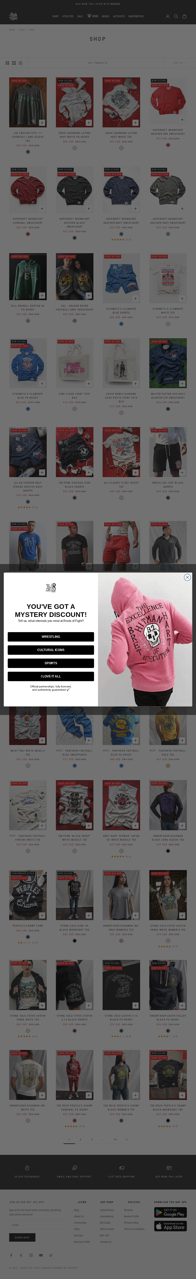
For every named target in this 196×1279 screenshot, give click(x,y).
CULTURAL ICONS (51, 650)
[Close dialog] (187, 577)
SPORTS (51, 663)
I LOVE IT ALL (51, 676)
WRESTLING (51, 636)
